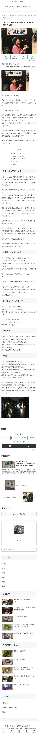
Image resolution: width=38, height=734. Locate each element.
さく (19, 537)
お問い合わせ (6, 703)
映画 (3, 577)
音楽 (5, 429)
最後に (14, 164)
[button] (34, 549)
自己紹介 (5, 712)
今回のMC (15, 161)
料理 (3, 573)
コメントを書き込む (19, 514)
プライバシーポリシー (9, 707)
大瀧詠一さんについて (19, 156)
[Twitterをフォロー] (10, 446)
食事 (3, 586)
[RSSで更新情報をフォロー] (27, 446)
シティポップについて (19, 153)
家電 (3, 568)
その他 (4, 564)
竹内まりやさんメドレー (20, 159)
